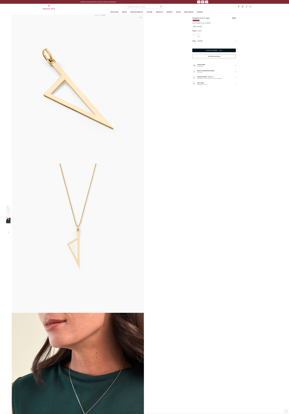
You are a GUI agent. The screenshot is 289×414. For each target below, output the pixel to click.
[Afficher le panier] (249, 7)
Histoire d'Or (97, 15)
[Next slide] (8, 232)
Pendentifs (103, 15)
